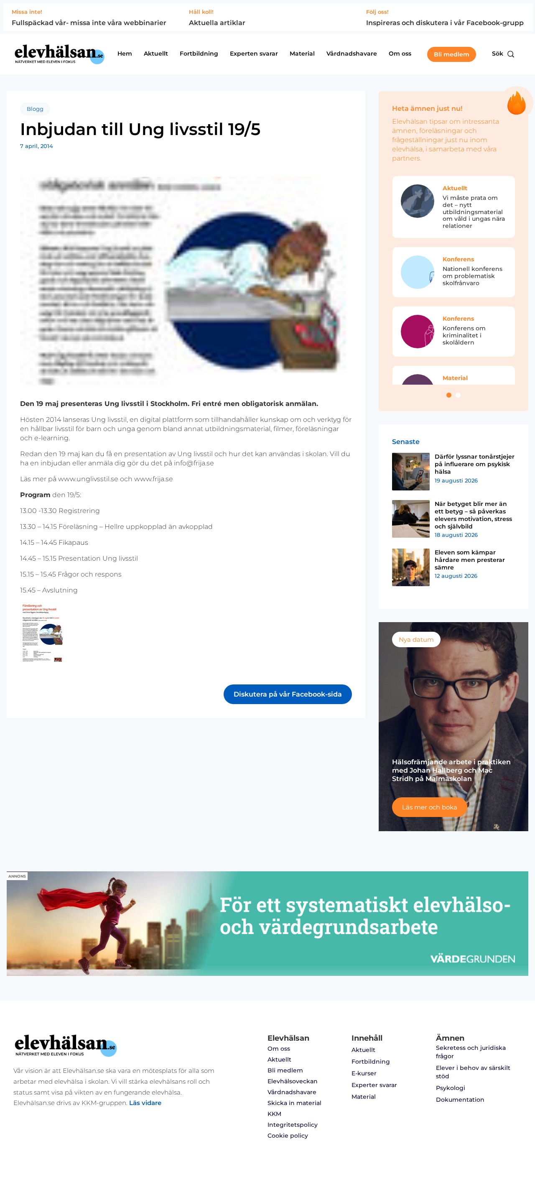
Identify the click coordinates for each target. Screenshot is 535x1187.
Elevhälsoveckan (293, 1081)
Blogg (35, 109)
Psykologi (450, 1088)
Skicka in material (294, 1103)
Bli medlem (451, 54)
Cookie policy (288, 1135)
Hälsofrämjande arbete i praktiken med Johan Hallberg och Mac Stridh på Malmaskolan (451, 770)
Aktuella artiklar (217, 23)
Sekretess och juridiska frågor (471, 1052)
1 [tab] (448, 395)
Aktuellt (156, 53)
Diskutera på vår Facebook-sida (288, 694)
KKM (274, 1114)
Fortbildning (199, 53)
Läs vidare (145, 1103)
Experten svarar (254, 53)
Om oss (400, 53)
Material (302, 53)
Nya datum (416, 639)
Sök (497, 53)
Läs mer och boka (429, 807)
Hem (124, 53)
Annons (17, 876)
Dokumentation (460, 1099)
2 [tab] (458, 395)
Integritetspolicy (293, 1124)
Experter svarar (374, 1085)
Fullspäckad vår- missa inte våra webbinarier (89, 23)
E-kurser (364, 1073)
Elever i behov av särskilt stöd (473, 1072)
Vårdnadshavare (351, 53)
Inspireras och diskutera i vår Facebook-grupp (445, 23)
